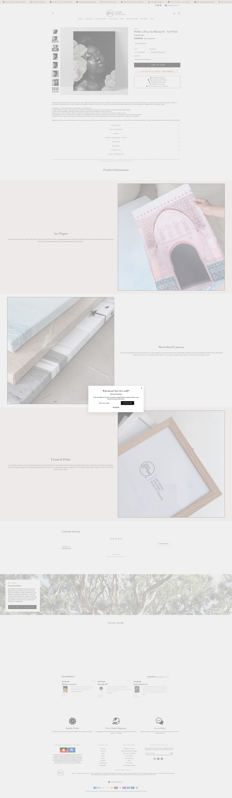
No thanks (116, 407)
